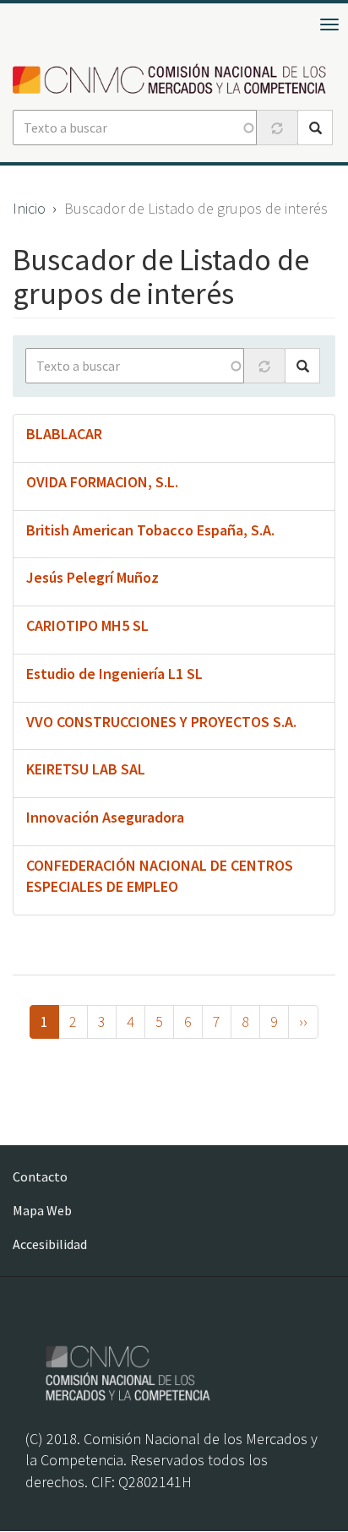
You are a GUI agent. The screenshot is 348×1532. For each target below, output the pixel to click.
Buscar (315, 127)
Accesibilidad (50, 1244)
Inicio (29, 208)
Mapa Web (42, 1210)
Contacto (40, 1176)
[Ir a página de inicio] (174, 79)
